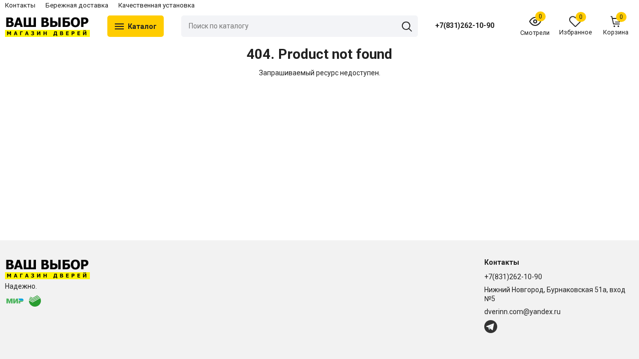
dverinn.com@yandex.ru (522, 312)
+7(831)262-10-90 (464, 25)
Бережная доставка (76, 5)
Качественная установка (156, 5)
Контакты (20, 5)
